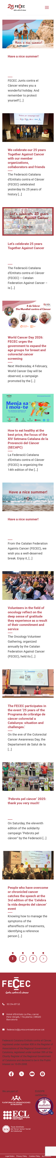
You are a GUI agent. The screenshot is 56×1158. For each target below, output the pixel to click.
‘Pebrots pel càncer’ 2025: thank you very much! (27, 801)
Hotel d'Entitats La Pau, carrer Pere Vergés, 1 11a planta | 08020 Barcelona (23, 1017)
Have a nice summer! (23, 56)
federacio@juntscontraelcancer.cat (25, 1029)
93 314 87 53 (13, 1004)
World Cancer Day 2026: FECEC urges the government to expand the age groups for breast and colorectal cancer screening (27, 348)
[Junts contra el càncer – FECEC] (16, 7)
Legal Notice (9, 1156)
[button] (46, 7)
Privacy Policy (21, 1156)
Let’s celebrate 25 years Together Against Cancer (26, 246)
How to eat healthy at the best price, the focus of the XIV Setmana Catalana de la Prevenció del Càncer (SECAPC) (28, 439)
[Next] (43, 959)
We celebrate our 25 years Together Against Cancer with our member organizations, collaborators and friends (27, 158)
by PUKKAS (46, 1156)
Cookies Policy (34, 1156)
